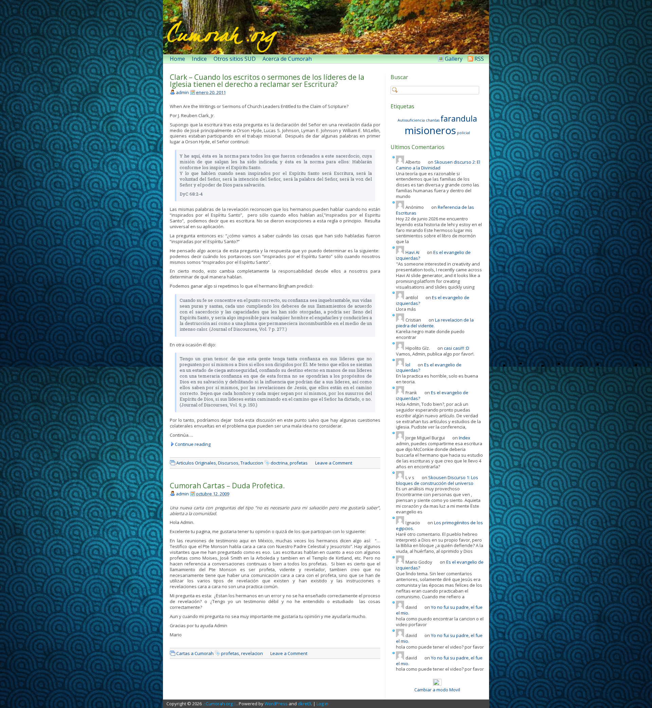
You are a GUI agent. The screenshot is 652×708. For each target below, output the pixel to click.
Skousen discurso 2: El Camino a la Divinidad (438, 165)
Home (177, 58)
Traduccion (251, 463)
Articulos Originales (196, 463)
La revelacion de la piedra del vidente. (435, 323)
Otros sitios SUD (235, 58)
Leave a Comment (333, 463)
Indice (199, 58)
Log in (322, 704)
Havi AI (412, 252)
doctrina (279, 463)
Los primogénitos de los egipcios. (439, 525)
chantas (432, 120)
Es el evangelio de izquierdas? (433, 255)
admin (182, 92)
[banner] (326, 27)
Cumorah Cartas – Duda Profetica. (227, 485)
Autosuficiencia (411, 120)
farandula (458, 118)
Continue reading (193, 444)
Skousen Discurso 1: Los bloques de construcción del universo (437, 480)
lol (407, 365)
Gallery (454, 58)
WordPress (276, 704)
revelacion (252, 653)
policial (463, 132)
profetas (299, 463)
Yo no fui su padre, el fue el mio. (439, 610)
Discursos (228, 463)
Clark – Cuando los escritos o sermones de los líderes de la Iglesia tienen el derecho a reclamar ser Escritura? (267, 80)
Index (464, 438)
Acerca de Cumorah (287, 58)
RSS (479, 58)
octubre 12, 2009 (212, 494)
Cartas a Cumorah (195, 653)
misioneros (430, 130)
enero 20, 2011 (211, 92)
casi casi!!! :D (456, 348)
